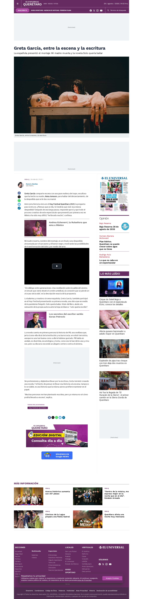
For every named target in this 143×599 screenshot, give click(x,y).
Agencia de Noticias (51, 10)
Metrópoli (18, 564)
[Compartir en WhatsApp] (19, 200)
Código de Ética (51, 590)
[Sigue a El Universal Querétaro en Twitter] (94, 11)
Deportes (18, 569)
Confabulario (86, 564)
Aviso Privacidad (82, 590)
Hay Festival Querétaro (37, 408)
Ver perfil (30, 186)
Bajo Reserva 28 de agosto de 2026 (109, 227)
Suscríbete (22, 10)
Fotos (55, 3)
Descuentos (86, 571)
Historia (92, 590)
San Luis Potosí (71, 551)
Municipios (19, 566)
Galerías (35, 555)
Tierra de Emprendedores (54, 564)
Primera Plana (65, 10)
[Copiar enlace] (19, 208)
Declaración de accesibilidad (107, 590)
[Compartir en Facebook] (19, 193)
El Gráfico (85, 551)
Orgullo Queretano (55, 560)
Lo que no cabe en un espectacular (108, 261)
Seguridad (19, 554)
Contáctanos (39, 590)
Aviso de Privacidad (84, 580)
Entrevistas (52, 555)
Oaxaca (68, 554)
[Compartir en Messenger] (19, 204)
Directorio (29, 590)
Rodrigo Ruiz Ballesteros (105, 256)
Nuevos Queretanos (55, 570)
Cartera (18, 561)
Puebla (67, 556)
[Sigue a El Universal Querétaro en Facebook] (91, 11)
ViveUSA (85, 559)
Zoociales (52, 567)
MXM (45, 3)
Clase (84, 556)
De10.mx (85, 554)
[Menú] (17, 3)
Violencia (62, 590)
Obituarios (86, 569)
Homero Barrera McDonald (106, 237)
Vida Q (26, 179)
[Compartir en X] (19, 196)
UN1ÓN (84, 561)
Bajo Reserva (105, 223)
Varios (67, 584)
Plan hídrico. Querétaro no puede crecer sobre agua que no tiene (109, 245)
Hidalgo (68, 559)
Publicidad (70, 590)
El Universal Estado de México (72, 563)
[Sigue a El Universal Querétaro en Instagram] (98, 11)
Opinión (104, 218)
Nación (17, 556)
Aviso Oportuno (37, 10)
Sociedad (18, 551)
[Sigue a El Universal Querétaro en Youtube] (102, 11)
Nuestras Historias (55, 557)
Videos (50, 3)
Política (18, 559)
